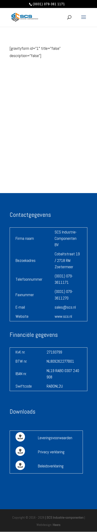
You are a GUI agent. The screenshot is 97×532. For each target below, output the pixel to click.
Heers (57, 525)
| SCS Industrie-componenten (64, 517)
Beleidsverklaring (51, 466)
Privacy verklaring (51, 451)
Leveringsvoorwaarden (55, 437)
